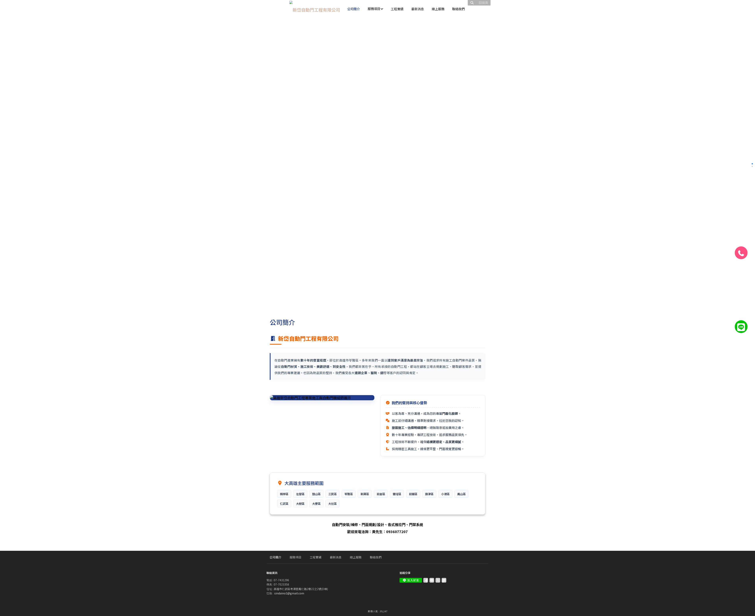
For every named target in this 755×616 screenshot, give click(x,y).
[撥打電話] (741, 252)
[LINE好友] (741, 326)
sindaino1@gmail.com (289, 593)
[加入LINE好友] (411, 580)
